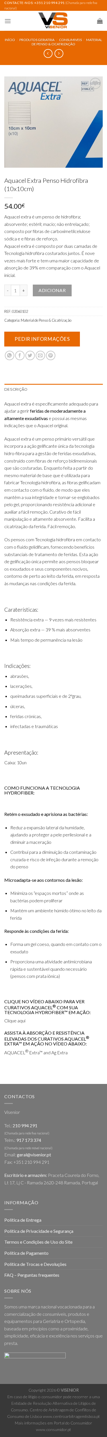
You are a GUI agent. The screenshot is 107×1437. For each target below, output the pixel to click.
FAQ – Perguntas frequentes (31, 1275)
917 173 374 (28, 1140)
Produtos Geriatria (36, 40)
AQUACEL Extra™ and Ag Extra (36, 1052)
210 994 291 (25, 1125)
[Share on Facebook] (20, 355)
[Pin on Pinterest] (50, 355)
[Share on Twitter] (30, 355)
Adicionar (52, 290)
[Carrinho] (100, 21)
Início (10, 40)
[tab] (53, 389)
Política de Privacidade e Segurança (38, 1231)
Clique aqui (14, 1020)
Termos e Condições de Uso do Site (38, 1242)
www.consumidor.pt (53, 1429)
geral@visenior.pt (34, 1154)
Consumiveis (70, 40)
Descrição (15, 389)
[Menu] (7, 21)
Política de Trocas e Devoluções (35, 1264)
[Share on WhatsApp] (9, 355)
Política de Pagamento (26, 1253)
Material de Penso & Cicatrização (67, 42)
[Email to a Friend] (40, 355)
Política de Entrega (22, 1220)
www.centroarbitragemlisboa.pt (71, 1416)
